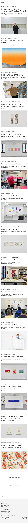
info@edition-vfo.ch (6, 511)
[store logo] (6, 2)
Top (2, 496)
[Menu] (26, 2)
